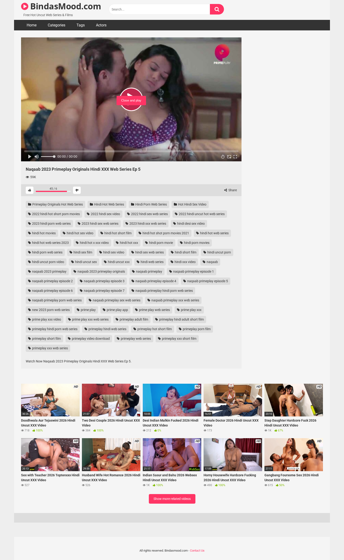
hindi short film (185, 252)
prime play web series (154, 310)
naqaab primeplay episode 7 (103, 291)
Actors (101, 25)
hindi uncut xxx (118, 262)
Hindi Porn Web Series (151, 204)
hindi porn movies (196, 243)
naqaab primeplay (148, 271)
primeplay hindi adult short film (181, 319)
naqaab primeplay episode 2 (52, 281)
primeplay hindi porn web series (54, 329)
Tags (81, 25)
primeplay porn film (196, 329)
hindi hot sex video (79, 233)
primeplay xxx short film (178, 338)
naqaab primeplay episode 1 (193, 271)
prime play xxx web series (90, 319)
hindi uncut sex (85, 262)
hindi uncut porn (219, 252)
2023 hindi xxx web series (147, 223)
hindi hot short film (118, 233)
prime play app (117, 310)
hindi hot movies (43, 233)
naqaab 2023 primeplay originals (101, 271)
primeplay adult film (133, 319)
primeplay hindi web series (107, 329)
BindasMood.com (64, 6)
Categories (56, 25)
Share (232, 190)
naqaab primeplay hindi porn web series (164, 291)
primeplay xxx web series (49, 348)
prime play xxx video (46, 319)
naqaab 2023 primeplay (48, 271)
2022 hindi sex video (105, 214)
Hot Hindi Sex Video (191, 204)
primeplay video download (90, 338)
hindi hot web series (214, 233)
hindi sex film (82, 252)
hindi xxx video (185, 262)
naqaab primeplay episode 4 (155, 281)
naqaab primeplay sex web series (116, 300)
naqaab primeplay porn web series (56, 300)
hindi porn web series (46, 252)
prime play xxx (190, 310)
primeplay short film (46, 338)
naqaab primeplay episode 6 (52, 291)
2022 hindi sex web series (149, 214)
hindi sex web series (149, 252)
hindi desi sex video (190, 223)
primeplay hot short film (154, 329)
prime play (88, 310)
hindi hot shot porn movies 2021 (165, 233)
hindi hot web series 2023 (50, 243)
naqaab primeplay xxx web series (175, 300)
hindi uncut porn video (47, 262)
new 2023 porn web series (50, 310)
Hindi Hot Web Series (108, 204)
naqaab (212, 262)
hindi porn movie (160, 243)
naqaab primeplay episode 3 (103, 281)
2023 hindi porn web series (51, 223)
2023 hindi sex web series (99, 223)
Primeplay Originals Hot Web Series (57, 204)
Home (32, 25)
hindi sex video (113, 252)
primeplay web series (135, 338)
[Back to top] (328, 546)
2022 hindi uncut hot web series (201, 214)
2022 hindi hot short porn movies (55, 214)
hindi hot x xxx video (94, 243)
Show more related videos (172, 499)
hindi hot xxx (128, 243)
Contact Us (197, 550)
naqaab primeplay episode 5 (207, 281)
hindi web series (152, 262)
